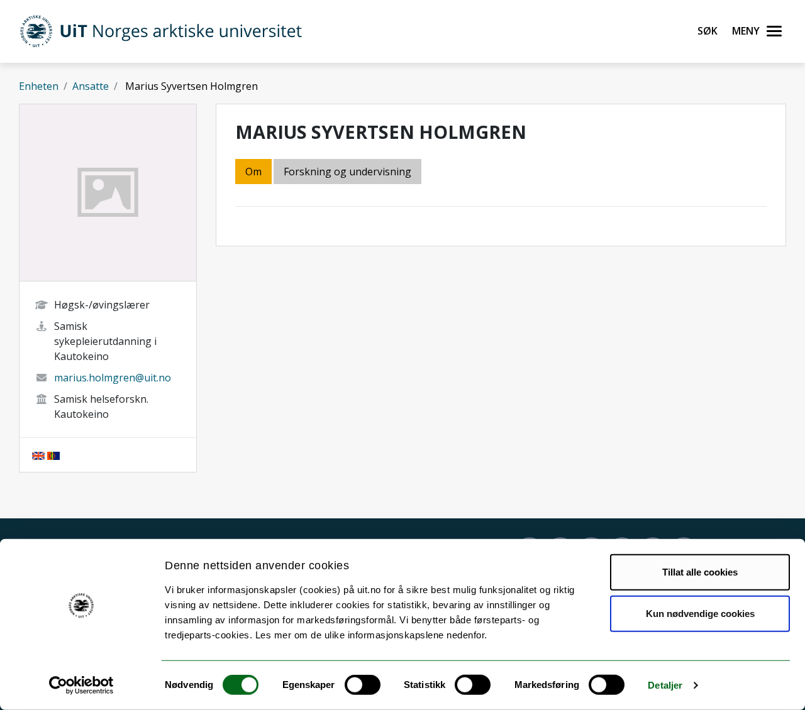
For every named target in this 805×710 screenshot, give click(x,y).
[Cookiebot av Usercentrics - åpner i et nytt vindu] (81, 685)
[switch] (362, 685)
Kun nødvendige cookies (700, 613)
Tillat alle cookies (700, 572)
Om (253, 171)
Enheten (38, 86)
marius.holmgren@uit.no (112, 378)
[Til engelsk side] (38, 455)
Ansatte (90, 86)
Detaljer (665, 685)
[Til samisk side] (53, 455)
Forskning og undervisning (347, 171)
